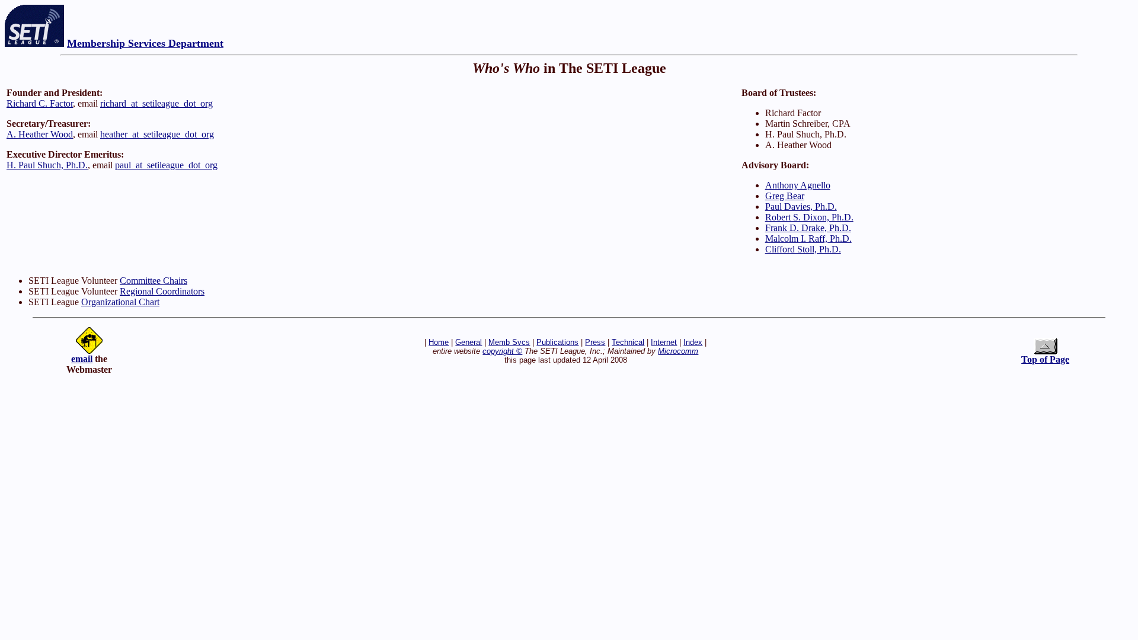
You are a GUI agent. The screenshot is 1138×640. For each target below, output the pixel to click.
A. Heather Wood (40, 134)
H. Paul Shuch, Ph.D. (47, 165)
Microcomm (678, 351)
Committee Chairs (153, 281)
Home (439, 342)
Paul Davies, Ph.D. (801, 206)
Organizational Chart (120, 302)
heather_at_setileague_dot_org (157, 134)
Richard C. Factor (40, 103)
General (468, 342)
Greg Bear (784, 196)
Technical (628, 342)
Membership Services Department (145, 43)
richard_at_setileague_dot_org (156, 103)
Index (692, 342)
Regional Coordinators (162, 291)
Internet (664, 342)
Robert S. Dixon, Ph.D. (809, 217)
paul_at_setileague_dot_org (166, 165)
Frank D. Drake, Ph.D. (808, 228)
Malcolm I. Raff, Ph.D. (808, 238)
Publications (557, 342)
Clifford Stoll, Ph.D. (803, 249)
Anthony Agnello (797, 185)
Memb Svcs (509, 342)
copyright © (502, 351)
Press (595, 342)
